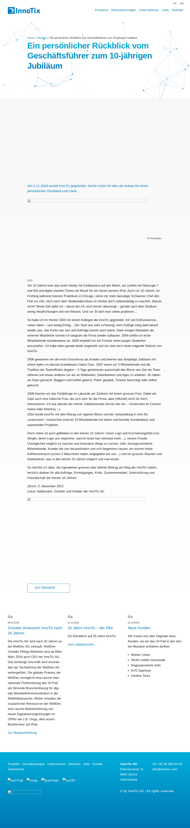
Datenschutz (16, 769)
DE (175, 3)
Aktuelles (42, 37)
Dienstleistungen (123, 10)
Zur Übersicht (45, 587)
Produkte (101, 10)
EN (182, 3)
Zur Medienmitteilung (22, 733)
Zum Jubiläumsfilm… (82, 644)
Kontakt (178, 10)
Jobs (165, 10)
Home (30, 37)
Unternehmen (149, 10)
